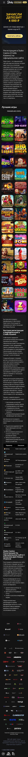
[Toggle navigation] (4, 2)
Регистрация (18, 2)
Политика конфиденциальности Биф (14, 732)
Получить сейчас (14, 36)
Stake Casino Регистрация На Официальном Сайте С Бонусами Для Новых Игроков (13, 325)
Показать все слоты (14, 111)
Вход (24, 2)
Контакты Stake (14, 734)
